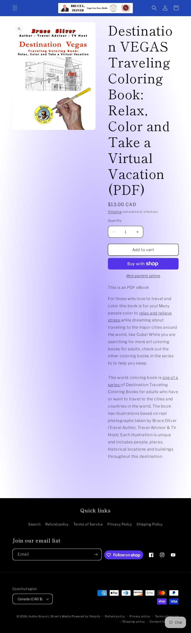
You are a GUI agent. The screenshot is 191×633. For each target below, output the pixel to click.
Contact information (164, 621)
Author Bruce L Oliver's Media (49, 616)
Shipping (115, 211)
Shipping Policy (150, 524)
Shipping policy (133, 621)
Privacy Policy (119, 524)
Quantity (115, 220)
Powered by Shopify (86, 616)
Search (34, 524)
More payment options (143, 275)
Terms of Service (88, 524)
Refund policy (57, 524)
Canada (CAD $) (30, 599)
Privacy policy (140, 616)
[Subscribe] (96, 554)
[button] (14, 7)
